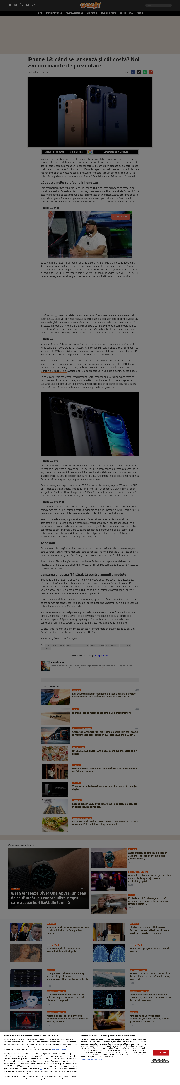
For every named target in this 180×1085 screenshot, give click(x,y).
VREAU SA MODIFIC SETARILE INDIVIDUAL (160, 1061)
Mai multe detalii (59, 1049)
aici (41, 1069)
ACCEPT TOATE (161, 1053)
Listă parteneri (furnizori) (91, 1059)
